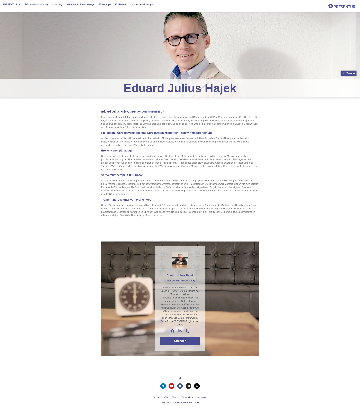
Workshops (105, 4)
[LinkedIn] (180, 331)
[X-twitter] (197, 386)
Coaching (57, 4)
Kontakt (157, 397)
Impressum (201, 397)
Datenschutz (187, 397)
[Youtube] (171, 386)
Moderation (121, 4)
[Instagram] (188, 386)
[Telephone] (187, 331)
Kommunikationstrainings (80, 4)
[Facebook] (172, 331)
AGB (166, 397)
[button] (180, 378)
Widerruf (175, 397)
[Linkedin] (163, 386)
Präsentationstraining (36, 4)
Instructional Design (142, 4)
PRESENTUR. (10, 4)
